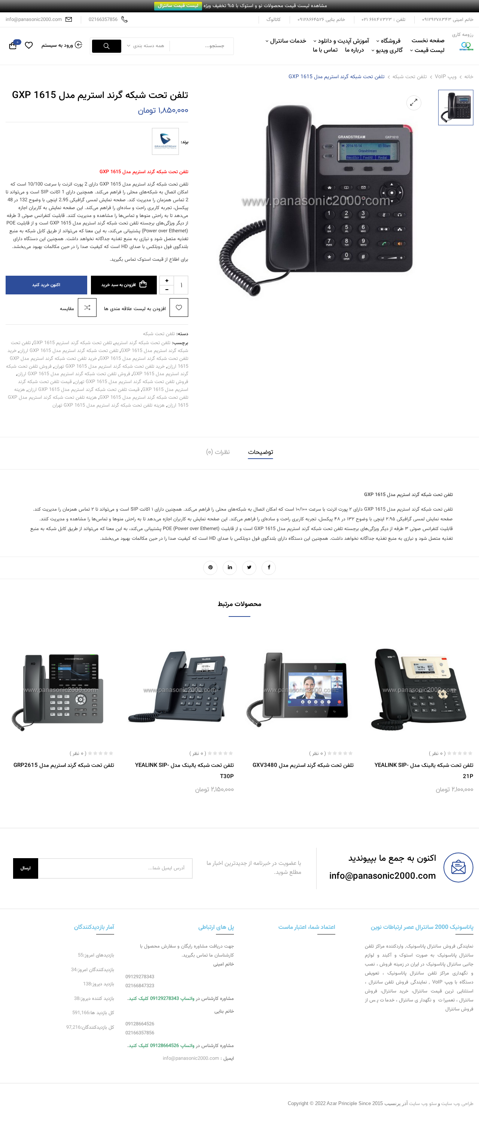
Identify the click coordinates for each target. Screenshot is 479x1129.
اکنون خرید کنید (46, 285)
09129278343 (139, 977)
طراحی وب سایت (457, 1104)
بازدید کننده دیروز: (96, 999)
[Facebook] (269, 568)
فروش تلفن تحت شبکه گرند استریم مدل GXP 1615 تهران (131, 382)
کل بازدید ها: (101, 1013)
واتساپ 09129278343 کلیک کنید (162, 999)
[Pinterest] (210, 568)
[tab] (260, 453)
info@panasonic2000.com (34, 20)
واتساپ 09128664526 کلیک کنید (162, 1046)
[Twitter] (249, 568)
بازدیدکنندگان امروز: (95, 970)
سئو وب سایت (423, 1104)
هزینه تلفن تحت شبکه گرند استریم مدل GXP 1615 (101, 393)
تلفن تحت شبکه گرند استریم (142, 343)
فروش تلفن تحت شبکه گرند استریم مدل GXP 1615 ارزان (73, 374)
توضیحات (260, 452)
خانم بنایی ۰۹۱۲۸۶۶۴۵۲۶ (321, 20)
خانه (468, 77)
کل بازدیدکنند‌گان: (97, 1027)
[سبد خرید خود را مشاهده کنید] (12, 47)
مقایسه (67, 309)
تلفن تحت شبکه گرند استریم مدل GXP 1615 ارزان (68, 351)
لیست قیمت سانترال (178, 6)
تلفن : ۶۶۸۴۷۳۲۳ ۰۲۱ (383, 20)
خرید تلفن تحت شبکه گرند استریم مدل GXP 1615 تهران (109, 366)
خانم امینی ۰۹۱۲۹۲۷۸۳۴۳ (447, 20)
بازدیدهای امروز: (98, 955)
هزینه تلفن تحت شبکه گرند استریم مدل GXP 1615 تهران (108, 405)
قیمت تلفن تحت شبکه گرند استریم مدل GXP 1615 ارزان (84, 390)
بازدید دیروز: (102, 984)
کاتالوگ (273, 20)
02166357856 (103, 20)
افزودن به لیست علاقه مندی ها (135, 309)
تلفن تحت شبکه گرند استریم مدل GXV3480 (303, 765)
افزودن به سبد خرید (118, 285)
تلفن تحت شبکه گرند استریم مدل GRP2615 (63, 765)
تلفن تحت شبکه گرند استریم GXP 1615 (72, 343)
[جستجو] (106, 46)
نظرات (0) (218, 452)
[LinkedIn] (230, 568)
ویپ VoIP (446, 77)
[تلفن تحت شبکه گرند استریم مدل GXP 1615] (455, 107)
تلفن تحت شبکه (410, 77)
